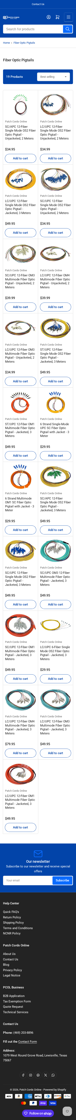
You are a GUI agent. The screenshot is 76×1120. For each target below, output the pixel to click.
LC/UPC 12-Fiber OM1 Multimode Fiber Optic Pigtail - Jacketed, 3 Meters (20, 802)
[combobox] (38, 29)
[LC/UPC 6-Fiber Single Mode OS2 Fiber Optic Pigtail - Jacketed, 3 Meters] (55, 625)
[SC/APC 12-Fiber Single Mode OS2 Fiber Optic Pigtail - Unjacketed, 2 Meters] (20, 105)
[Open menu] (68, 17)
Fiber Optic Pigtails (24, 42)
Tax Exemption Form (17, 1001)
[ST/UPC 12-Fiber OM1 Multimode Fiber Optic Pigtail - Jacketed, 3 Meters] (20, 402)
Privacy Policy (12, 970)
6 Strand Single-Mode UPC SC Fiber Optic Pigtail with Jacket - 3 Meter (54, 430)
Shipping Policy (13, 922)
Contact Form (27, 1041)
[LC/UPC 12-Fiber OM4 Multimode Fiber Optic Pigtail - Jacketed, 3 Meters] (20, 699)
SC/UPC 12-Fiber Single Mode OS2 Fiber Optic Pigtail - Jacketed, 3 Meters (20, 579)
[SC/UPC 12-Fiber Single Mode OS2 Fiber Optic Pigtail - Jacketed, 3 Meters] (20, 551)
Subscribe (62, 880)
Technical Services (15, 1012)
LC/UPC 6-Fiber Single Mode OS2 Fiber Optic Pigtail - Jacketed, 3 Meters (55, 653)
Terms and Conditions (18, 928)
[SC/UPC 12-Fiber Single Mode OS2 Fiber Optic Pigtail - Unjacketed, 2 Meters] (55, 179)
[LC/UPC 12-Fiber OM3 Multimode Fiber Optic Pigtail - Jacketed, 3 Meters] (55, 699)
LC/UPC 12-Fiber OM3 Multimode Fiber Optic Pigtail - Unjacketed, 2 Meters (20, 355)
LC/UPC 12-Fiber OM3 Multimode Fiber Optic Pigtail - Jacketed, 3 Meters (55, 727)
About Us (9, 954)
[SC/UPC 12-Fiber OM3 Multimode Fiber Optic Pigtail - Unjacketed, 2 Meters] (20, 253)
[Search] (67, 29)
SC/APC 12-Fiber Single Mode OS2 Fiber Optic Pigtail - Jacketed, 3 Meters (55, 504)
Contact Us (38, 4)
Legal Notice (11, 975)
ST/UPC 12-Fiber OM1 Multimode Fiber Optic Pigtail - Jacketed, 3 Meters (20, 430)
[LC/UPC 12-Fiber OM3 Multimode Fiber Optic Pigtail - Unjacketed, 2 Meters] (20, 328)
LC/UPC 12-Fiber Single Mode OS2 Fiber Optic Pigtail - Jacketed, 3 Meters (20, 207)
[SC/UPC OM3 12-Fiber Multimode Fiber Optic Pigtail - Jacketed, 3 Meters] (55, 551)
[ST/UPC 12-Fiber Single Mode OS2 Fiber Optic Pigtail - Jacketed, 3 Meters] (55, 328)
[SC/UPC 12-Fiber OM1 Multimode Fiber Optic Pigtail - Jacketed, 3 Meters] (20, 625)
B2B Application (14, 996)
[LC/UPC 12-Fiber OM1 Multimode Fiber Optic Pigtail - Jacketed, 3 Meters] (20, 774)
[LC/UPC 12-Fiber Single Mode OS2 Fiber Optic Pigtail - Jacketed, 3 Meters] (20, 179)
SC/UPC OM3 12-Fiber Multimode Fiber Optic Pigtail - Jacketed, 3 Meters (55, 579)
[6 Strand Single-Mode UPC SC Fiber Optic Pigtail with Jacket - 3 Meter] (55, 402)
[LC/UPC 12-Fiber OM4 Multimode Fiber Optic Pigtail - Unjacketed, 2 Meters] (55, 253)
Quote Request (13, 1007)
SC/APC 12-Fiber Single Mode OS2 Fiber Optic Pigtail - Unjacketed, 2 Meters (20, 133)
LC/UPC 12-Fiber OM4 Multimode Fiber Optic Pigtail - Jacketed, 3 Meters (20, 727)
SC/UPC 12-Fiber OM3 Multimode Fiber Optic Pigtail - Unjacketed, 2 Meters (20, 281)
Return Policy (12, 917)
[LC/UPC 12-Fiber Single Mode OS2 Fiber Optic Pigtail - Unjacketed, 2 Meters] (55, 105)
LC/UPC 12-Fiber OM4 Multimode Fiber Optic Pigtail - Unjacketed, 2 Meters (55, 281)
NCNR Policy (11, 933)
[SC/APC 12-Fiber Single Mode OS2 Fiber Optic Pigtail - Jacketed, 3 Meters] (55, 476)
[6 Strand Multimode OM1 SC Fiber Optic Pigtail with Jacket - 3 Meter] (20, 476)
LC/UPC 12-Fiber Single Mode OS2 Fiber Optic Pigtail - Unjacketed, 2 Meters (55, 133)
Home (6, 42)
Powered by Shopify (54, 1089)
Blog (6, 964)
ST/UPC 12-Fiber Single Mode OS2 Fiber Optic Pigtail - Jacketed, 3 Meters (55, 355)
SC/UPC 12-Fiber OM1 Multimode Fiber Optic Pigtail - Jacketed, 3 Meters (20, 653)
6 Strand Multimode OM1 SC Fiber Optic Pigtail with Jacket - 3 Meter (19, 504)
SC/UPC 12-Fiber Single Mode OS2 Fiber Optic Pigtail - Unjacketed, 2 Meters (55, 207)
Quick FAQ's (11, 912)
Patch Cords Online (16, 121)
